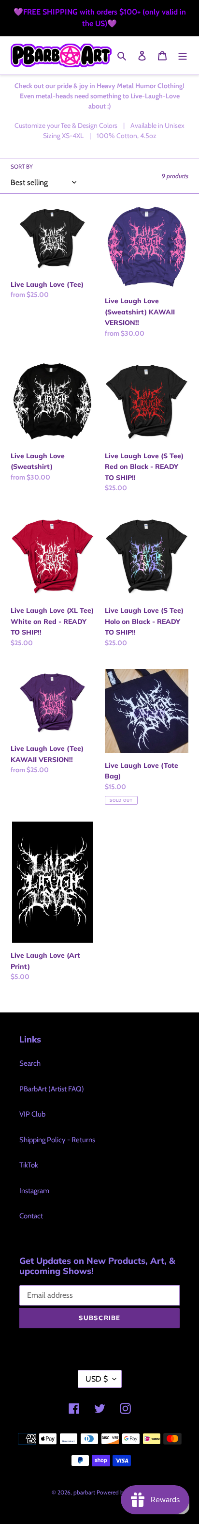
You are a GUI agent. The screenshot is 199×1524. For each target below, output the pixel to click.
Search (30, 1063)
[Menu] (182, 55)
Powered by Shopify (122, 1492)
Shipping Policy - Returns (57, 1139)
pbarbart (84, 1492)
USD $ (96, 1379)
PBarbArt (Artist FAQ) (51, 1089)
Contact (31, 1216)
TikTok (28, 1165)
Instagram (34, 1190)
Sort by (22, 166)
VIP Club (32, 1114)
